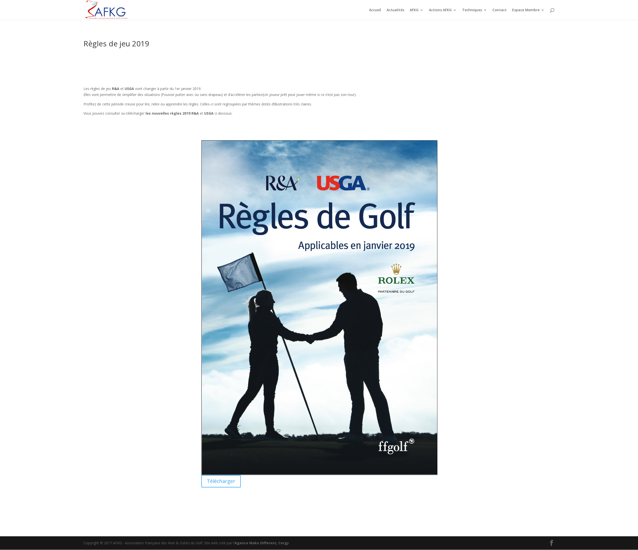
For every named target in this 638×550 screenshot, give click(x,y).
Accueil (375, 10)
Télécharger (221, 481)
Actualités (395, 10)
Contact (499, 10)
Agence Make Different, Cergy (262, 543)
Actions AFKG (440, 10)
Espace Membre (526, 10)
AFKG (414, 10)
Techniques (472, 10)
